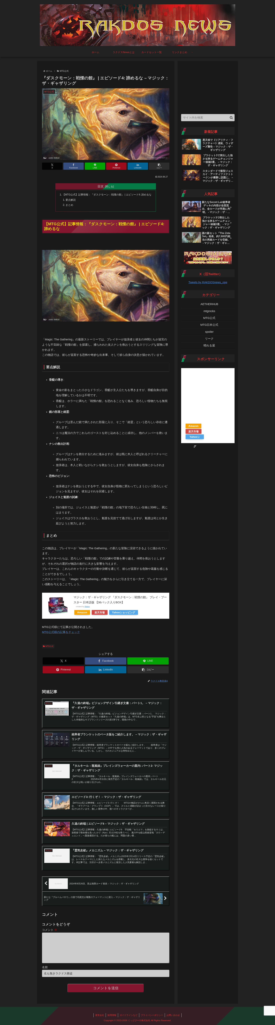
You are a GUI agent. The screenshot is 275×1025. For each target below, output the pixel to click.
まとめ (69, 204)
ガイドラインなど (129, 1015)
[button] (159, 166)
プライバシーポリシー (152, 1015)
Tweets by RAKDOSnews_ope (207, 282)
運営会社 (99, 1015)
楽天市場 (100, 612)
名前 (45, 967)
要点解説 (71, 199)
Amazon (82, 612)
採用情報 (111, 1015)
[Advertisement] (208, 86)
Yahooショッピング (123, 612)
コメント (49, 929)
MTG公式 (49, 646)
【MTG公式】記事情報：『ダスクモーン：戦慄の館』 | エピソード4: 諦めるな (107, 194)
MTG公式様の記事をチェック (61, 632)
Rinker (87, 606)
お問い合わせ (173, 1015)
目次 (101, 186)
